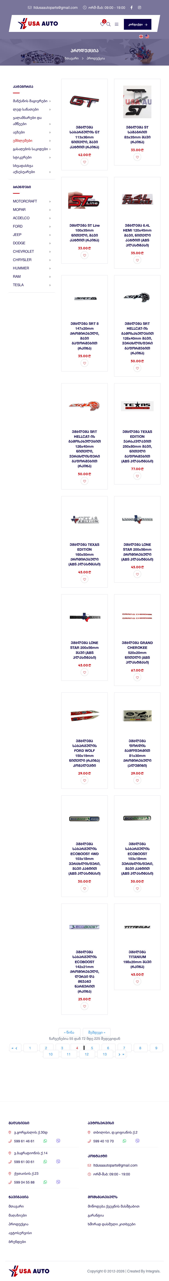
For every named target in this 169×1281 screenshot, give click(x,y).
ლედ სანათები (26, 109)
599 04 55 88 (24, 1182)
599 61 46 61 (24, 1141)
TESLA (18, 285)
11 (69, 1054)
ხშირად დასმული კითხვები (112, 1224)
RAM (17, 276)
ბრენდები (17, 1242)
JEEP (17, 234)
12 (87, 1054)
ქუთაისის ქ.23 (26, 1173)
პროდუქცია (96, 58)
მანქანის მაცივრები (30, 101)
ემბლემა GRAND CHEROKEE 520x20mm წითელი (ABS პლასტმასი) (137, 652)
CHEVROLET (23, 251)
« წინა (69, 1032)
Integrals (153, 1271)
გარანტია (96, 1215)
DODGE (19, 243)
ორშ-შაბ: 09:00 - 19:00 (106, 7)
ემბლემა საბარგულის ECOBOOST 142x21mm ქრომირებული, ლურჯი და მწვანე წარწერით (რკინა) (84, 971)
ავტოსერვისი (20, 1233)
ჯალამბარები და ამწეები (27, 120)
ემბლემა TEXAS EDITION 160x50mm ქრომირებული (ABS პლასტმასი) (84, 554)
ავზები (19, 132)
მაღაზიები (18, 1215)
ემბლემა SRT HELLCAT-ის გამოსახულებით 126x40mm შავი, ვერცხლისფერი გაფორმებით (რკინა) (137, 338)
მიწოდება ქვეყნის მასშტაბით (114, 1206)
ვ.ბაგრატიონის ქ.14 (31, 1153)
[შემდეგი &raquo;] (120, 1054)
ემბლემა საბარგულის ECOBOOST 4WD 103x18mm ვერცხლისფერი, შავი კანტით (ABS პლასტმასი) (84, 858)
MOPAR (19, 209)
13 (105, 1054)
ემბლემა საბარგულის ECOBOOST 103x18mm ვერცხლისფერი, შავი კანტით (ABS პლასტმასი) (137, 858)
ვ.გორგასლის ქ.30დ (31, 1132)
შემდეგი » (96, 1032)
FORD (17, 226)
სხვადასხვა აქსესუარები (24, 168)
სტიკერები (22, 157)
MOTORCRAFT (25, 201)
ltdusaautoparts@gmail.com (55, 7)
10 (51, 1054)
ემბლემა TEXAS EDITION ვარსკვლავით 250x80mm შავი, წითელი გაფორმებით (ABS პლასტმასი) (137, 446)
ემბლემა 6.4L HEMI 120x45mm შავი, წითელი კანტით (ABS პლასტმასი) (137, 235)
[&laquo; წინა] (15, 1048)
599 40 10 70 (103, 1141)
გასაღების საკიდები (30, 149)
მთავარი (71, 58)
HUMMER (21, 268)
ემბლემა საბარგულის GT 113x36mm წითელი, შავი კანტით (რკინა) (85, 137)
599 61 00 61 (24, 1162)
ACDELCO (21, 218)
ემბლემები (22, 140)
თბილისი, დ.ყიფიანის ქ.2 (115, 1132)
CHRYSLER (22, 260)
